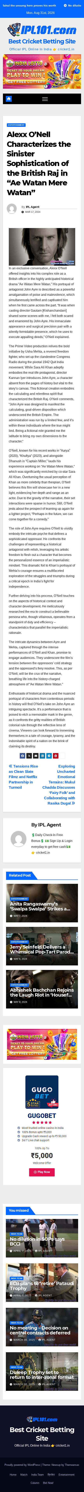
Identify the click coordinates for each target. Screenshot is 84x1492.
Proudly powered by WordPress (22, 1464)
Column (35, 1482)
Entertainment (16, 125)
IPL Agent (32, 207)
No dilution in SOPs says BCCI (37, 1241)
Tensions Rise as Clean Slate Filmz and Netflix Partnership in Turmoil (23, 776)
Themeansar (72, 1464)
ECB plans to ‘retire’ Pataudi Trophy (42, 1286)
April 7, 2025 (22, 1251)
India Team (16, 1234)
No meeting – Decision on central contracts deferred (40, 1330)
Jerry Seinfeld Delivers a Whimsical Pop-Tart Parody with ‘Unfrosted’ (41, 952)
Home (13, 1474)
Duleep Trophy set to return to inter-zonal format (41, 1374)
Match (23, 1474)
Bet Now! (48, 1482)
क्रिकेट (51, 1474)
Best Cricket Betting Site (42, 41)
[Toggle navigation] (45, 99)
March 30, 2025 (24, 1340)
